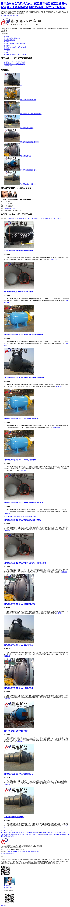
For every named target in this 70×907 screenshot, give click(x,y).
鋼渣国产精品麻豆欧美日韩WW (17, 851)
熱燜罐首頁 (11, 218)
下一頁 (10, 830)
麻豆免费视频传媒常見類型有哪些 (16, 731)
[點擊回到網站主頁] (4, 844)
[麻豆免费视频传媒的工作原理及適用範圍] (19, 288)
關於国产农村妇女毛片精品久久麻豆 (15, 47)
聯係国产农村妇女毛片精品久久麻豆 (15, 54)
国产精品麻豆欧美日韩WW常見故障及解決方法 (21, 419)
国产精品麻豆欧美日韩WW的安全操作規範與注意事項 (23, 502)
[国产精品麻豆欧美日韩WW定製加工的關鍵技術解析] (20, 516)
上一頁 (3, 830)
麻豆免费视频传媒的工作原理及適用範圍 (18, 292)
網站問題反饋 (8, 887)
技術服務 (7, 49)
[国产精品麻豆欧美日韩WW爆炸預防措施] (19, 642)
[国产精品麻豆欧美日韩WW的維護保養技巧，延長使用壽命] (19, 560)
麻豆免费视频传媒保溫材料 (14, 817)
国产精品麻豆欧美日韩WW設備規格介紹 (18, 774)
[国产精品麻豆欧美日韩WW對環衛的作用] (19, 685)
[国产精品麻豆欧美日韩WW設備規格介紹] (19, 771)
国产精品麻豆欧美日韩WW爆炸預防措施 (18, 645)
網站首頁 (7, 36)
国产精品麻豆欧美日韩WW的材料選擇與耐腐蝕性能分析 (24, 377)
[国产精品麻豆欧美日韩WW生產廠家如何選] (19, 601)
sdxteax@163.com (10, 208)
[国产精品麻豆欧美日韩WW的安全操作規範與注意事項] (19, 499)
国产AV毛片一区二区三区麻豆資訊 (14, 43)
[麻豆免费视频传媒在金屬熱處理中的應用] (19, 247)
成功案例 (7, 50)
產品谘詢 (7, 885)
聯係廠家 (3, 15)
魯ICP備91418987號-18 (7, 853)
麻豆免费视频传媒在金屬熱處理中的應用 (18, 250)
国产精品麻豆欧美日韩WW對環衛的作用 (18, 688)
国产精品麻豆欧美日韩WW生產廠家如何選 (19, 604)
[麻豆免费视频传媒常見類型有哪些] (19, 728)
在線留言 (9, 15)
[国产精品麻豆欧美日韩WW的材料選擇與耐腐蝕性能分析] (19, 374)
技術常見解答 (8, 65)
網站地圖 (15, 15)
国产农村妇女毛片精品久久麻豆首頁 (12, 832)
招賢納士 (7, 52)
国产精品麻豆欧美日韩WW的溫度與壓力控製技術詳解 (23, 334)
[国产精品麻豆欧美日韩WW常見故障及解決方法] (19, 415)
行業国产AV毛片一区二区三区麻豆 (14, 64)
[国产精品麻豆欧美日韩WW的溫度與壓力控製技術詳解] (19, 331)
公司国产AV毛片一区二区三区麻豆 (14, 62)
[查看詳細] (53, 259)
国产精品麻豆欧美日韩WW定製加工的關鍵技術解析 (22, 520)
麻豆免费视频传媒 (9, 40)
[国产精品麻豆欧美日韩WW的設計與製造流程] (19, 456)
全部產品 (7, 41)
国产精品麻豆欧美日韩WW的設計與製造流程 (20, 460)
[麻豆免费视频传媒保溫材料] (19, 814)
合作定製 (7, 45)
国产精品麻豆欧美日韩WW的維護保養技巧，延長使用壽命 (25, 563)
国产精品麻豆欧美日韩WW (12, 38)
